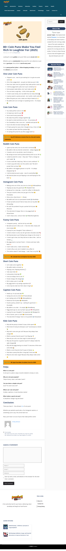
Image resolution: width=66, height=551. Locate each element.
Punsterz (54, 37)
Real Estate (32, 10)
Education (27, 6)
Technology (41, 10)
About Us (40, 501)
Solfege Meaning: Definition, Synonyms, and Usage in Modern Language (58, 81)
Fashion (34, 6)
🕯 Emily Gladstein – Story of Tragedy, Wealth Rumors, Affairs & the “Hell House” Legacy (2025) (58, 107)
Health (52, 6)
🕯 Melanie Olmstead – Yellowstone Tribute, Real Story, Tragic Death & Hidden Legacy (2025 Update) (58, 100)
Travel (47, 10)
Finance (40, 6)
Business (20, 6)
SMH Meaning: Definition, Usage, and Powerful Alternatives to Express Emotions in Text (59, 75)
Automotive (13, 6)
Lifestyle (25, 10)
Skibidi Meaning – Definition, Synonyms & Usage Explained (58, 69)
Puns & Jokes (8, 432)
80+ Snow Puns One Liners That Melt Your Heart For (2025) (19, 433)
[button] (61, 15)
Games (46, 6)
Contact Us (54, 10)
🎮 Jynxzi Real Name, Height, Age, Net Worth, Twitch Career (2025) (58, 113)
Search (61, 21)
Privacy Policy (41, 506)
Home (6, 6)
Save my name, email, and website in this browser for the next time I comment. (22, 478)
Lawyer (18, 10)
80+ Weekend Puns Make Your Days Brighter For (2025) (18, 435)
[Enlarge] (58, 33)
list (22, 406)
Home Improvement (9, 10)
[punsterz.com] (6, 2)
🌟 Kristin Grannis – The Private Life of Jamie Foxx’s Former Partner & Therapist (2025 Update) (58, 93)
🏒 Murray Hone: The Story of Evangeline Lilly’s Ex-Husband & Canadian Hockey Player (58, 87)
